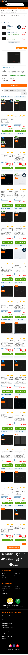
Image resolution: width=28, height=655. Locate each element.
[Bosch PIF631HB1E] (20, 519)
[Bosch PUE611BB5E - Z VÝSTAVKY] (20, 296)
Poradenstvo (17, 590)
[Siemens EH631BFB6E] (7, 519)
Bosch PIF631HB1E (19, 505)
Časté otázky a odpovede (6, 589)
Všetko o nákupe (6, 586)
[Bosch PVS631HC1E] (20, 370)
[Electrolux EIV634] (7, 184)
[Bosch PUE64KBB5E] (7, 221)
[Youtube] (17, 648)
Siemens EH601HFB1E (6, 357)
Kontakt (25, 1)
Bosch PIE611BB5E (19, 133)
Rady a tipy (5, 625)
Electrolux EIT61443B (5, 468)
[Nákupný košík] (26, 5)
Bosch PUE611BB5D (19, 468)
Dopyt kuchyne (6, 633)
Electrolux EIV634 (5, 171)
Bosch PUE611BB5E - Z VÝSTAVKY (19, 283)
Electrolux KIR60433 (19, 394)
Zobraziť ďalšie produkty (13, 547)
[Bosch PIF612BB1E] (20, 259)
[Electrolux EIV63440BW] (20, 184)
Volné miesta (17, 573)
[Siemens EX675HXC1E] (7, 409)
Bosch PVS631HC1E (19, 357)
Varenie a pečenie (7, 10)
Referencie (5, 620)
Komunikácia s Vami (7, 636)
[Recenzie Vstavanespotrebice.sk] (10, 601)
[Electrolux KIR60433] (20, 409)
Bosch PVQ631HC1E (5, 282)
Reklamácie (17, 588)
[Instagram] (10, 648)
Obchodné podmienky (5, 592)
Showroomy (18, 1)
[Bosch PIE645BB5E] (20, 333)
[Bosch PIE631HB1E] (7, 445)
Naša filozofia (5, 578)
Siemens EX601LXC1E (19, 431)
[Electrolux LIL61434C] (7, 258)
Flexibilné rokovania (7, 623)
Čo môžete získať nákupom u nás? (10, 616)
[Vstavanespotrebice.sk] (4, 1)
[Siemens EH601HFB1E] (7, 370)
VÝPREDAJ (24, 93)
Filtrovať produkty (14, 85)
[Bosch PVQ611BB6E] (20, 221)
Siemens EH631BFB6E (6, 505)
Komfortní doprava (6, 618)
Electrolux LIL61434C (5, 245)
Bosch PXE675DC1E (8, 67)
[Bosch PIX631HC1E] (4, 40)
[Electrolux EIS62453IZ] (4, 34)
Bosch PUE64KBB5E (5, 208)
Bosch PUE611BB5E (5, 96)
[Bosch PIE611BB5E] (20, 147)
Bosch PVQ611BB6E (19, 208)
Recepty (4, 638)
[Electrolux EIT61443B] (7, 482)
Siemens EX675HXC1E (6, 394)
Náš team (4, 575)
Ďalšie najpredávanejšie (14, 42)
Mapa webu (17, 578)
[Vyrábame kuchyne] (14, 565)
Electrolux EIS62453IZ (12, 32)
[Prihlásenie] (4, 5)
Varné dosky (14, 10)
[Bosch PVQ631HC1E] (7, 296)
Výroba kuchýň (6, 631)
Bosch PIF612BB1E (19, 245)
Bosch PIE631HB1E (5, 431)
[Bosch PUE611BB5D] (20, 482)
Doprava (16, 586)
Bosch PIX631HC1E (11, 38)
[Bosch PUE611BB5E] (4, 28)
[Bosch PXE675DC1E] (14, 63)
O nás (3, 573)
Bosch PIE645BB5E (19, 319)
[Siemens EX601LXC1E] (20, 446)
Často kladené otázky (7, 627)
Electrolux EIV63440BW (19, 171)
